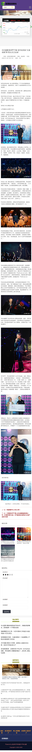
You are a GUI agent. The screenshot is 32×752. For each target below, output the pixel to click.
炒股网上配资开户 (26, 732)
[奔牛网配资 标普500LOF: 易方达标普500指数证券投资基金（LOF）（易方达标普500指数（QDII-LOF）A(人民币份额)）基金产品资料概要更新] (8, 551)
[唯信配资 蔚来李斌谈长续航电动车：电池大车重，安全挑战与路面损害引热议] (24, 533)
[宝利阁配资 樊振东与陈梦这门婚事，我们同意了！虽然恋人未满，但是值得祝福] (16, 670)
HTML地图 (24, 744)
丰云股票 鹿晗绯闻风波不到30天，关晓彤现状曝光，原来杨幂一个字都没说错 (15, 626)
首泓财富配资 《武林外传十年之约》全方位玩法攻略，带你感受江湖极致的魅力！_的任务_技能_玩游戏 (15, 651)
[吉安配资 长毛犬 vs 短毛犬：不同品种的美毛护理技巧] (8, 533)
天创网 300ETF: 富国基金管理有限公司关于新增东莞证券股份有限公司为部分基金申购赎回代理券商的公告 (16, 709)
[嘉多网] (9, 3)
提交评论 (6, 611)
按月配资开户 (8, 732)
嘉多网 (2, 732)
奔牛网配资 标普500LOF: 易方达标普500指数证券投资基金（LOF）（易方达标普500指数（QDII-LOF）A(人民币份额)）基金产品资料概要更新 (15, 700)
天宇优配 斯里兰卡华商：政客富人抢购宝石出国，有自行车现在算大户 (15, 644)
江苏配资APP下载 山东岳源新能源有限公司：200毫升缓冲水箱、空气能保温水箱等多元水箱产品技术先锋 (16, 515)
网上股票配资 (16, 732)
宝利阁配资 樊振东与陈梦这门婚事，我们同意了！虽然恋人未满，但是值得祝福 (15, 677)
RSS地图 (18, 744)
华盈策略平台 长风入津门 (13, 510)
